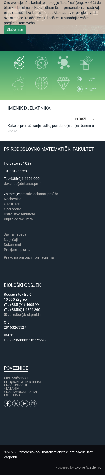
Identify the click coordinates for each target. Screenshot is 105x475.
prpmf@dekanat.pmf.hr (39, 194)
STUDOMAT (14, 395)
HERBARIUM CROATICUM (23, 382)
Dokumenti (12, 245)
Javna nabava (15, 234)
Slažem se (15, 30)
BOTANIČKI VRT (16, 378)
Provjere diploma (17, 250)
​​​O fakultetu (12, 204)
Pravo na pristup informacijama (29, 257)
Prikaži (80, 119)
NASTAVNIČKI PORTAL (22, 392)
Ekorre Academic (88, 467)
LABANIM (12, 388)
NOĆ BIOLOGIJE (17, 385)
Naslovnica (12, 199)
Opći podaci (13, 209)
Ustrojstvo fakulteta (19, 214)
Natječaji (11, 240)
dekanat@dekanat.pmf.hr (24, 184)
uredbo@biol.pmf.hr (26, 315)
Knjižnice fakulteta (18, 219)
